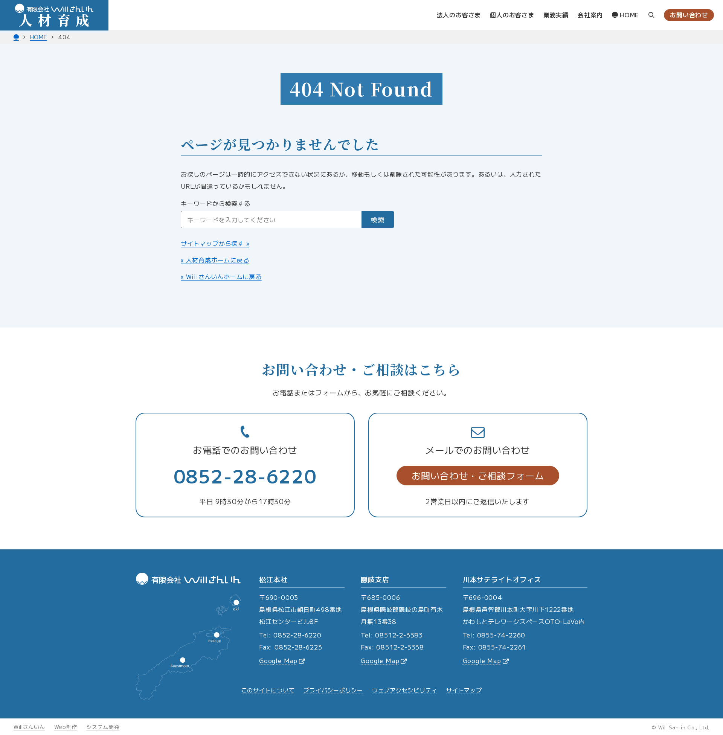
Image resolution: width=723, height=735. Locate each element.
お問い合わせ (689, 14)
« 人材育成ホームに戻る (215, 259)
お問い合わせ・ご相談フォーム (478, 475)
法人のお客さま (459, 14)
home (628, 14)
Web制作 (66, 726)
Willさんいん (29, 726)
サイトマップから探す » (215, 243)
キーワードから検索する (215, 203)
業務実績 (556, 14)
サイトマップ (464, 690)
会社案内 (590, 14)
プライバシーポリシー (333, 690)
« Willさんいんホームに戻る (221, 276)
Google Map (278, 660)
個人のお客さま (512, 14)
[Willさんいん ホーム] (16, 37)
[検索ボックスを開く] (651, 15)
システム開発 (102, 726)
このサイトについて (268, 690)
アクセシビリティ (404, 690)
